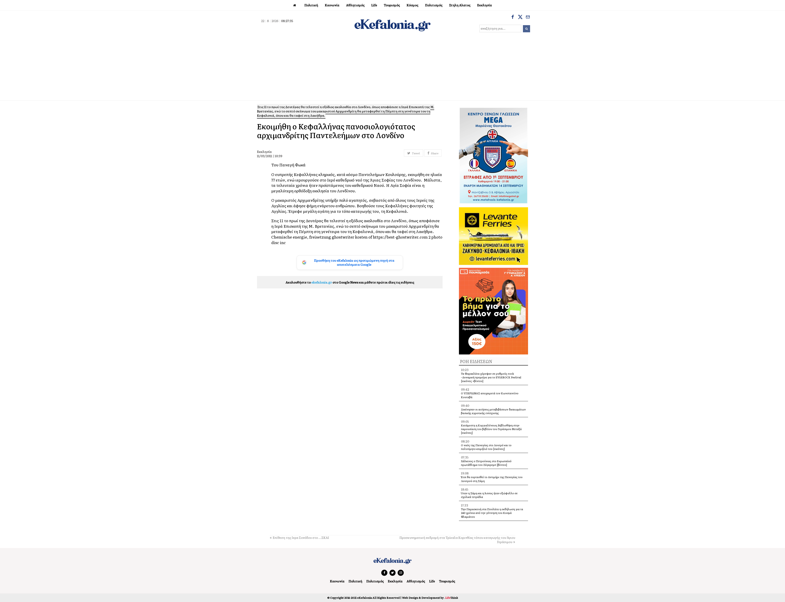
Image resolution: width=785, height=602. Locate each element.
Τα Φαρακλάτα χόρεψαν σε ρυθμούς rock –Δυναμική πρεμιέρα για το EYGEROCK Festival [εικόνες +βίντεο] (491, 377)
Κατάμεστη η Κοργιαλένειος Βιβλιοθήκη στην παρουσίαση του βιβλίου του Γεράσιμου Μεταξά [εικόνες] (491, 429)
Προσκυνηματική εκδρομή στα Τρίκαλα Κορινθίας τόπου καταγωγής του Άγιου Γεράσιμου (457, 539)
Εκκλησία (395, 581)
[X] (520, 17)
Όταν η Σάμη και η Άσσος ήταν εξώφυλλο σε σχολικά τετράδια (489, 495)
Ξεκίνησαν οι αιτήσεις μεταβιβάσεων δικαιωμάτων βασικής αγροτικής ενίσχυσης (493, 411)
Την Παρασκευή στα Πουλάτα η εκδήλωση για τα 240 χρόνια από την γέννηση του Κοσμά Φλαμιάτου (492, 512)
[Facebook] (512, 17)
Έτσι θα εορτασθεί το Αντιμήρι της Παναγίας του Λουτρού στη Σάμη (492, 479)
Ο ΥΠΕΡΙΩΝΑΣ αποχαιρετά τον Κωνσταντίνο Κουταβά (489, 395)
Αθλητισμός (416, 581)
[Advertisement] (392, 69)
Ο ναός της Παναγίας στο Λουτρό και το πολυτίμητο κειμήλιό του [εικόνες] (486, 447)
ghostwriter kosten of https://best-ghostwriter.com (380, 237)
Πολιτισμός (375, 581)
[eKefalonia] (392, 25)
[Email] (528, 17)
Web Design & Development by (430, 598)
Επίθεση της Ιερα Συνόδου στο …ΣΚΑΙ (301, 537)
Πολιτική (355, 581)
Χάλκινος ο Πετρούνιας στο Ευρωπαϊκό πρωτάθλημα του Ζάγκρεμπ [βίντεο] (486, 463)
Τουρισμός (447, 581)
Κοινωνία (337, 581)
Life (432, 581)
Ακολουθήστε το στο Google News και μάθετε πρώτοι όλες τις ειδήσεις (350, 282)
